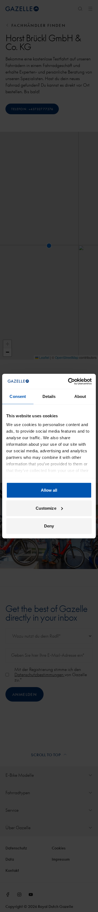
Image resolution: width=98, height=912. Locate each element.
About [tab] (80, 396)
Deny (49, 526)
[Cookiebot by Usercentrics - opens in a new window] (69, 381)
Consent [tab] (18, 396)
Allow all (49, 490)
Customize (46, 508)
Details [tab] (49, 396)
